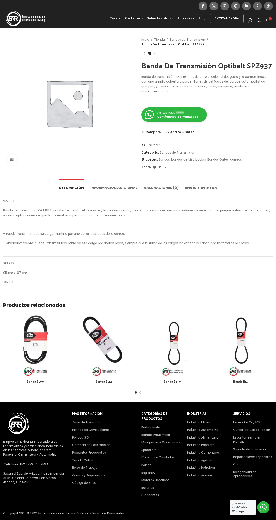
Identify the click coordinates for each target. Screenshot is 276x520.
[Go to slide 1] (136, 392)
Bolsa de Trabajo (84, 467)
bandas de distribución (188, 159)
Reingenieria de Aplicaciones (245, 474)
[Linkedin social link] (246, 6)
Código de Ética (84, 482)
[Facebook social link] (203, 6)
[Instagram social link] (224, 6)
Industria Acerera (200, 475)
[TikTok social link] (268, 6)
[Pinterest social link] (235, 6)
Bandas (164, 159)
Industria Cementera (203, 452)
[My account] (250, 20)
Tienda (159, 39)
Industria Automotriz (202, 430)
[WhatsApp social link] (257, 6)
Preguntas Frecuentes (89, 452)
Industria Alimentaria (203, 437)
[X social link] (213, 6)
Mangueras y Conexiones (160, 442)
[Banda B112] (104, 345)
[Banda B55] (241, 345)
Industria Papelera (200, 445)
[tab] (71, 185)
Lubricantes (150, 495)
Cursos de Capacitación (251, 430)
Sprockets (148, 450)
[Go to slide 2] (140, 392)
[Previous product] (144, 54)
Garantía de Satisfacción (91, 445)
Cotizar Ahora (226, 18)
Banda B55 (240, 381)
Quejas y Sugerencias (88, 475)
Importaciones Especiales (252, 457)
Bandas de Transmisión (187, 39)
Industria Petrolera (201, 467)
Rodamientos (151, 427)
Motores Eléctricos (155, 480)
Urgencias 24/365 (246, 422)
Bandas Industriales (156, 435)
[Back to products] (149, 54)
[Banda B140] (172, 345)
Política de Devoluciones (91, 430)
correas (236, 159)
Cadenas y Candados (157, 457)
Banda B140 (172, 381)
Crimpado (241, 464)
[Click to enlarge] (12, 159)
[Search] (259, 20)
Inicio (145, 39)
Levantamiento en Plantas (247, 439)
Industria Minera (199, 422)
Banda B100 (35, 381)
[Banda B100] (35, 345)
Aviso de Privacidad (86, 422)
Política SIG (80, 437)
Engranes (148, 472)
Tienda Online (82, 460)
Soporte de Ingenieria (249, 449)
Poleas (146, 465)
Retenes (147, 487)
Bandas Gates (218, 159)
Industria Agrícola (200, 460)
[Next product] (154, 54)
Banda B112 (104, 381)
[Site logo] (25, 18)
